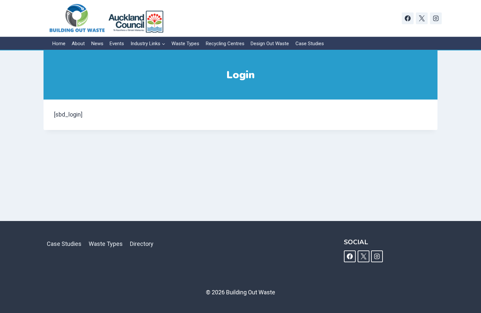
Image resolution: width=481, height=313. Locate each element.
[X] (422, 18)
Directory (141, 243)
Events (117, 43)
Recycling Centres (225, 43)
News (97, 43)
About (78, 43)
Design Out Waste (270, 43)
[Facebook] (408, 18)
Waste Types (185, 43)
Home (58, 43)
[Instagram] (436, 18)
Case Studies (309, 43)
